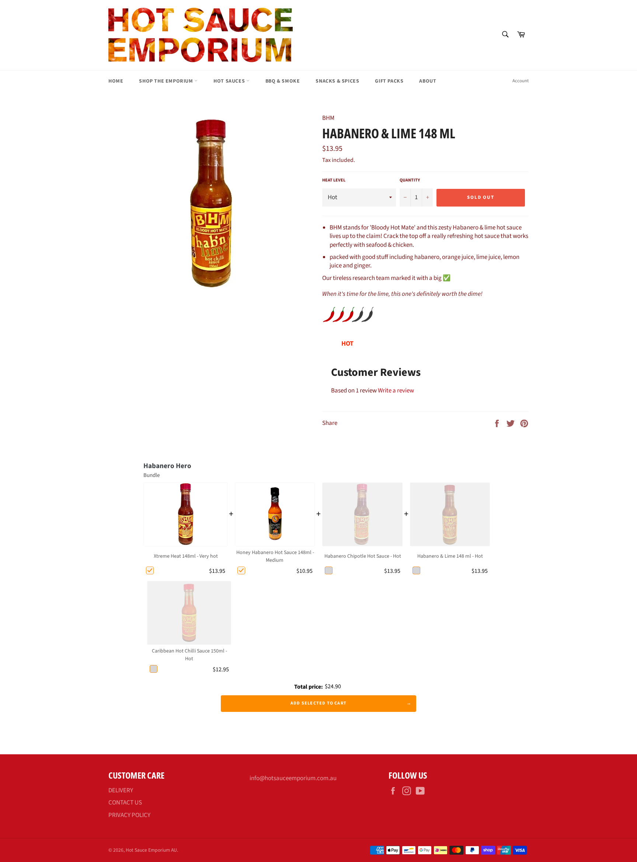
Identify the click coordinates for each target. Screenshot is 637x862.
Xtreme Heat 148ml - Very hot (186, 556)
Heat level (333, 180)
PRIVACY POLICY (129, 815)
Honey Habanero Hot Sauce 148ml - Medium (275, 556)
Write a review (396, 390)
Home (115, 81)
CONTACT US (125, 802)
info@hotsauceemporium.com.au (293, 778)
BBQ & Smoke (282, 81)
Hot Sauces (229, 81)
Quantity (410, 180)
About (427, 81)
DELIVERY (120, 790)
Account (520, 80)
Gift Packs (389, 81)
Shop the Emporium (166, 81)
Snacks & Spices (337, 81)
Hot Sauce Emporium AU (151, 850)
